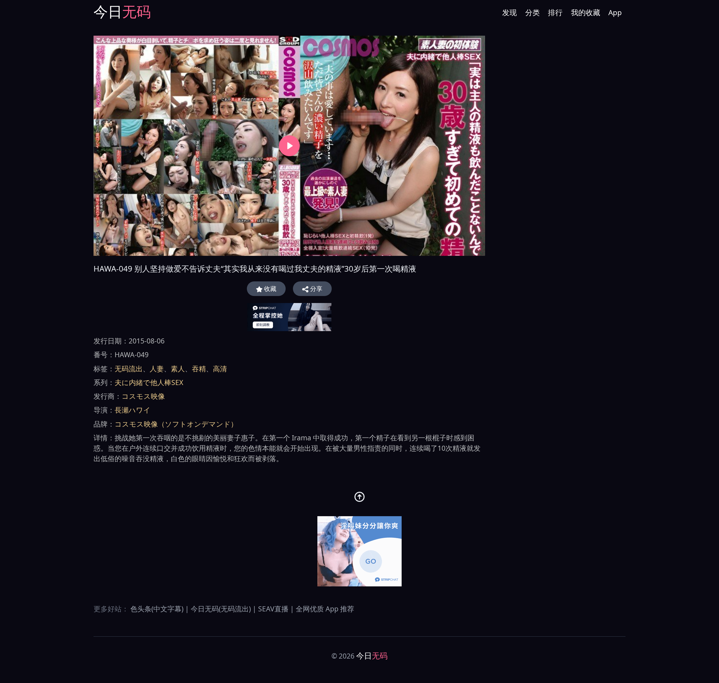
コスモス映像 (143, 396)
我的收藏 (585, 12)
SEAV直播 (273, 608)
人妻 (157, 368)
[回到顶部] (359, 497)
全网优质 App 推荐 (325, 608)
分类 (532, 12)
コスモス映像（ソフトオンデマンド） (176, 424)
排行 (555, 12)
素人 (178, 368)
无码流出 (129, 368)
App (615, 12)
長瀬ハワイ (133, 410)
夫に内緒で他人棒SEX (149, 382)
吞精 (199, 368)
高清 (220, 368)
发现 (509, 12)
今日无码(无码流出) (221, 608)
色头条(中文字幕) (156, 608)
